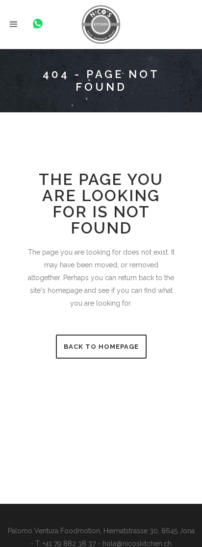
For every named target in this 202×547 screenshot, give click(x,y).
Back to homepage (101, 346)
